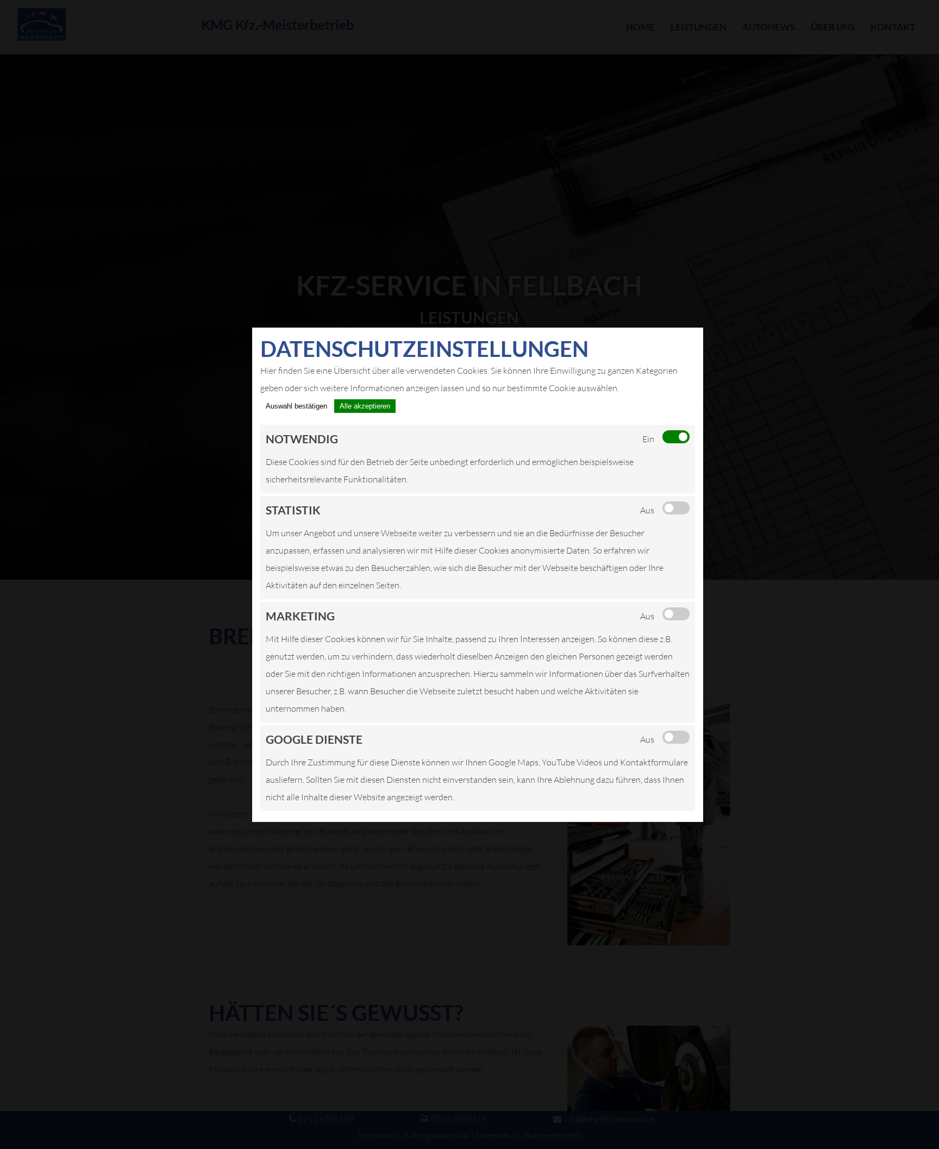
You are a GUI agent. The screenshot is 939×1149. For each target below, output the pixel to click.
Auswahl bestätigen (296, 406)
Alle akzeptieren (365, 406)
